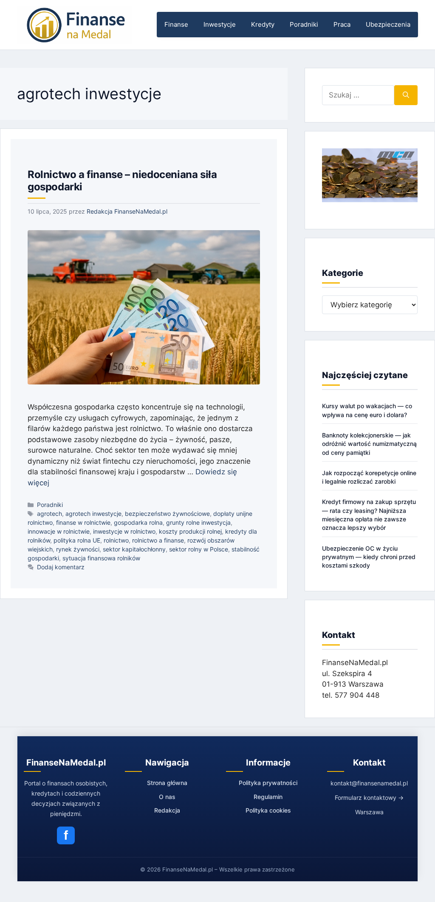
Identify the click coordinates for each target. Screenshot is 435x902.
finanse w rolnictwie (83, 522)
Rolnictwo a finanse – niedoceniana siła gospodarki (122, 180)
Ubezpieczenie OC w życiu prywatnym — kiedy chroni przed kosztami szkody (368, 557)
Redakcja (167, 810)
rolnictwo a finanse (158, 540)
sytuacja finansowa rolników (101, 558)
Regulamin (268, 796)
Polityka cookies (268, 810)
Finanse (176, 24)
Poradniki (304, 24)
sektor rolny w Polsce (198, 549)
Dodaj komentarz (61, 567)
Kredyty (262, 24)
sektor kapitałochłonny (134, 549)
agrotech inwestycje (93, 513)
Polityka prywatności (268, 782)
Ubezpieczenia (388, 24)
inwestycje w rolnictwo (124, 531)
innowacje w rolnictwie (59, 531)
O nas (167, 796)
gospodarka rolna (138, 522)
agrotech (49, 513)
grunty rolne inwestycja (198, 522)
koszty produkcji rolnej (190, 531)
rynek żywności (77, 549)
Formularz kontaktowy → (369, 797)
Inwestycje (219, 24)
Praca (341, 24)
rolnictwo (116, 540)
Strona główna (167, 782)
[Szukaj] (406, 95)
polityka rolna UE (77, 540)
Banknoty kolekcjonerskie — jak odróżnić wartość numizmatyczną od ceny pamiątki (369, 444)
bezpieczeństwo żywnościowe (167, 513)
